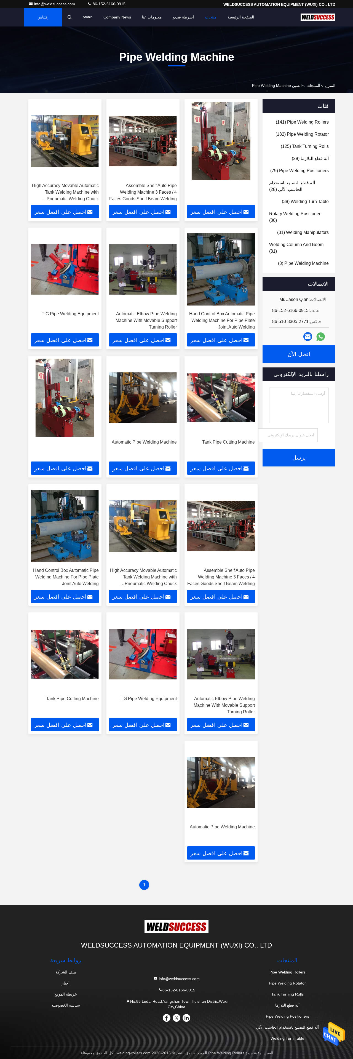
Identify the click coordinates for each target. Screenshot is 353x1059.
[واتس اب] (320, 336)
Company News (117, 17)
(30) (294, 217)
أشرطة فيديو (183, 17)
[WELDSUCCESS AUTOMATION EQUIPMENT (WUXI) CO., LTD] (318, 17)
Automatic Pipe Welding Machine (144, 442)
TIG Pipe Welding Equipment (70, 313)
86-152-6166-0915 (108, 4)
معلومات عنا (152, 17)
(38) (305, 201)
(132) (302, 134)
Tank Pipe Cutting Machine (228, 442)
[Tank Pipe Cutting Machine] (221, 398)
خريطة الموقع (66, 994)
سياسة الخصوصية (65, 1005)
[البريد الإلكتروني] (307, 336)
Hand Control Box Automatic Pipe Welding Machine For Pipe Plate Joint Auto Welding (222, 320)
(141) (302, 122)
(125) (305, 146)
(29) (310, 158)
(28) (292, 186)
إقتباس (43, 17)
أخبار (65, 983)
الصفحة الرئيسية (241, 17)
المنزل (330, 85)
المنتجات (313, 85)
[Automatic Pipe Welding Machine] (143, 398)
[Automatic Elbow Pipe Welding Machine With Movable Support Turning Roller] (143, 269)
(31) (303, 232)
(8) (303, 263)
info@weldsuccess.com (55, 4)
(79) (299, 170)
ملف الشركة (65, 972)
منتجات (210, 17)
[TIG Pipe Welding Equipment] (65, 269)
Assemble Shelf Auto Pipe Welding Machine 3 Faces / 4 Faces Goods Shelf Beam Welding (143, 192)
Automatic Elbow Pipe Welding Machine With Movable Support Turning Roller (146, 320)
